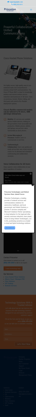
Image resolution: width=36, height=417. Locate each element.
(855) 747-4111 (18, 4)
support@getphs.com (16, 2)
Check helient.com (10, 227)
